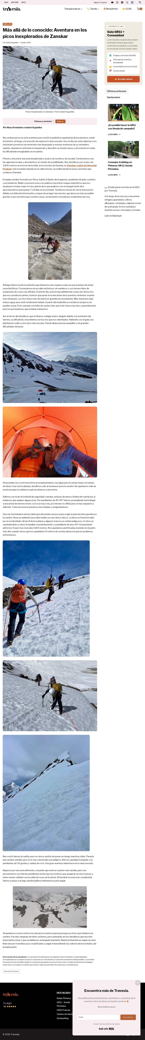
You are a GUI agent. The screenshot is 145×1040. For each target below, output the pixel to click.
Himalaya (7, 24)
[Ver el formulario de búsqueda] (140, 2)
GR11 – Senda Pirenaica (63, 1004)
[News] (132, 2)
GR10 (23, 2)
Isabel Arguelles (12, 42)
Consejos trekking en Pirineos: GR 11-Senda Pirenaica (120, 165)
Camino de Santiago (66, 1014)
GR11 (6, 2)
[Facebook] (122, 2)
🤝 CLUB (126, 8)
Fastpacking (63, 1018)
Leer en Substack (113, 215)
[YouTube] (112, 2)
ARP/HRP (15, 2)
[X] (127, 2)
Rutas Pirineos (64, 998)
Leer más (114, 134)
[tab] (117, 91)
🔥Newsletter (110, 8)
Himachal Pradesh (11, 971)
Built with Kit (106, 1029)
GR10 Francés (63, 1010)
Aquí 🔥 (60, 121)
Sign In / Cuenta (100, 2)
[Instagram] (117, 2)
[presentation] (123, 112)
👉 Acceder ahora (123, 79)
